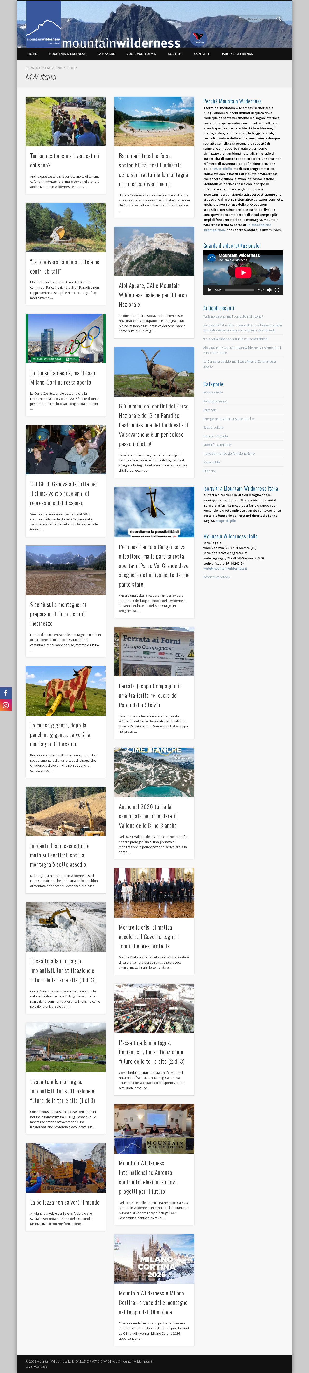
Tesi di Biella (222, 169)
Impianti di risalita (215, 436)
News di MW (212, 462)
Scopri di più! (226, 520)
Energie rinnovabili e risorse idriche (228, 418)
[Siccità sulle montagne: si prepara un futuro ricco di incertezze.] (66, 570)
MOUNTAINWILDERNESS (67, 53)
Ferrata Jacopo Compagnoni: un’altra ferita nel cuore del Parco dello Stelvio (150, 695)
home (32, 53)
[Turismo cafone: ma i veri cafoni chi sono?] (66, 121)
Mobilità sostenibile (217, 445)
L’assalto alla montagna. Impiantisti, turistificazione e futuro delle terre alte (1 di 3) (62, 1090)
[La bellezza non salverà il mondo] (66, 1168)
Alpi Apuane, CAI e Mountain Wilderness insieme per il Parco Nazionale (153, 294)
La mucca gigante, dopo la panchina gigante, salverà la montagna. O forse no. (60, 734)
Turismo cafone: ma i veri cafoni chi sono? (233, 316)
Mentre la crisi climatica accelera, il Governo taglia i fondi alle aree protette (149, 936)
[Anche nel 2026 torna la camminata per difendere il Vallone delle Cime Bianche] (154, 772)
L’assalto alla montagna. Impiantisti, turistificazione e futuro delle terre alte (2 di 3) (152, 1052)
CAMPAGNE (106, 53)
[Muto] (269, 290)
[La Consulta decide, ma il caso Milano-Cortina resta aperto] (66, 338)
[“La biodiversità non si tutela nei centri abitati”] (66, 227)
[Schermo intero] (277, 290)
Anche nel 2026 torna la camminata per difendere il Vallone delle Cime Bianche (148, 815)
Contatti (202, 53)
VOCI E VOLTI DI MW (141, 53)
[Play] (209, 290)
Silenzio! (209, 471)
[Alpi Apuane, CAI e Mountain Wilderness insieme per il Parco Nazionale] (154, 251)
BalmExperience (215, 401)
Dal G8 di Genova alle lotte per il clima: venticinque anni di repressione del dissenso (64, 493)
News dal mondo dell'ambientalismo (229, 453)
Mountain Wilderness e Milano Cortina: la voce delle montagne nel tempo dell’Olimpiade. (153, 1302)
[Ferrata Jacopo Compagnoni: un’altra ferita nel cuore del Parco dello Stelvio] (154, 651)
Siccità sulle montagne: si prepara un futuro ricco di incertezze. (58, 613)
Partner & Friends (237, 53)
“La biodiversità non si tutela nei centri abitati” (235, 339)
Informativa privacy (216, 577)
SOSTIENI (175, 53)
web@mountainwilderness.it (225, 568)
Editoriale (210, 410)
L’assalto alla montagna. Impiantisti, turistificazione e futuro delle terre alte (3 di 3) (63, 970)
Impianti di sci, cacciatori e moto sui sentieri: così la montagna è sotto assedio (60, 855)
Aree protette (213, 392)
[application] (243, 272)
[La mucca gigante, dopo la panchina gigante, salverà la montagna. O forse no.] (66, 691)
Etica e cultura (213, 427)
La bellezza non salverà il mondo (65, 1202)
